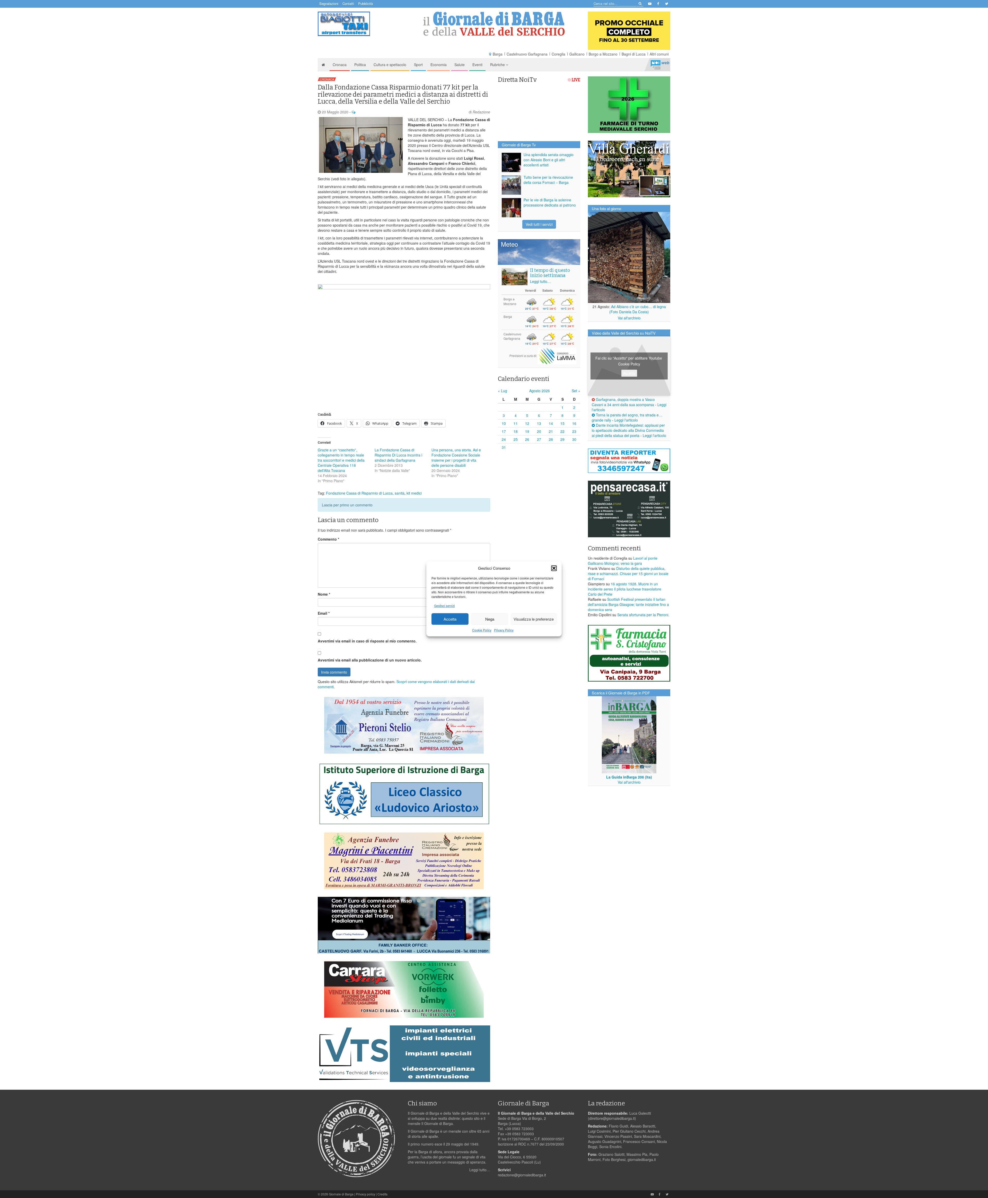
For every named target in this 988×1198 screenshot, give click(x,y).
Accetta (450, 619)
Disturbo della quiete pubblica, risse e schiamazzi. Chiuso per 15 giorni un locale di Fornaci (628, 573)
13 (539, 423)
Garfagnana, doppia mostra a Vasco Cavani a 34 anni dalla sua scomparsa (623, 402)
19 (527, 431)
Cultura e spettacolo (390, 64)
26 (527, 439)
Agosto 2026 (539, 390)
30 (574, 439)
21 (551, 431)
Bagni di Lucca (634, 54)
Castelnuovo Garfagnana (527, 54)
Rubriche (498, 64)
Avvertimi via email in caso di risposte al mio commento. (367, 640)
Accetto (629, 373)
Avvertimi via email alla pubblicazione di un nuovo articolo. (370, 660)
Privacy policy (365, 1194)
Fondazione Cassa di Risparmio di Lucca (359, 493)
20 (539, 431)
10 (504, 423)
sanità (399, 493)
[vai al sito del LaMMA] (557, 355)
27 (539, 439)
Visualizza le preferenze (534, 619)
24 (504, 439)
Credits (382, 1194)
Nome (324, 594)
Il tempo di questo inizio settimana (550, 272)
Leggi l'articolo (626, 420)
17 (504, 431)
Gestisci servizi (444, 606)
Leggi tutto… (540, 281)
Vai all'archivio (629, 317)
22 (562, 431)
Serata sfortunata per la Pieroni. (643, 614)
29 (562, 439)
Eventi (477, 64)
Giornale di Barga (341, 1194)
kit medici (414, 493)
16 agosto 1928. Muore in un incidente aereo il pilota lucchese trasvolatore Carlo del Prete (624, 589)
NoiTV (660, 64)
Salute (459, 64)
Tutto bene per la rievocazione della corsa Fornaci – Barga (548, 180)
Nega (489, 619)
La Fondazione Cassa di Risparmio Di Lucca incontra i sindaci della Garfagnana (398, 455)
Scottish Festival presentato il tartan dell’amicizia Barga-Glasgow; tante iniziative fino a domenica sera (628, 604)
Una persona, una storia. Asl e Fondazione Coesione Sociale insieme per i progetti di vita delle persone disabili (456, 457)
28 (551, 439)
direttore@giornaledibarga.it (612, 1118)
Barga (497, 54)
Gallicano (577, 54)
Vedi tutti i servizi (539, 224)
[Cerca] (639, 3)
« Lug (502, 390)
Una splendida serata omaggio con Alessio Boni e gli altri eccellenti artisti (549, 159)
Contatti (348, 3)
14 (551, 423)
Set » (576, 390)
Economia (438, 64)
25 (516, 439)
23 (574, 431)
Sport (418, 64)
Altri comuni (659, 54)
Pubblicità (365, 3)
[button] (554, 568)
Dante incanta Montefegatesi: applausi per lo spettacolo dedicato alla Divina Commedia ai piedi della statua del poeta (628, 430)
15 (562, 423)
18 (516, 431)
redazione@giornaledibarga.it (522, 1174)
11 (516, 423)
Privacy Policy (504, 630)
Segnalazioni (328, 3)
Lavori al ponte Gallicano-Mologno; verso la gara (622, 561)
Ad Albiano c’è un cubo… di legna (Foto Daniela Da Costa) (637, 309)
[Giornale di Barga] (494, 24)
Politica (360, 64)
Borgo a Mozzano (603, 54)
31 (504, 447)
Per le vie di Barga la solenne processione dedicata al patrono (550, 202)
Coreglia (558, 54)
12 (527, 423)
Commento (328, 539)
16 (574, 423)
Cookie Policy (481, 630)
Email (324, 613)
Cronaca (340, 64)
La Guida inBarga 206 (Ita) (629, 777)
